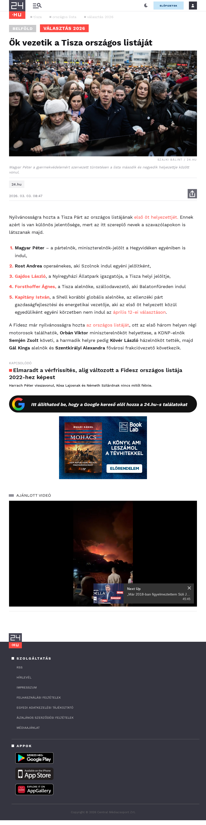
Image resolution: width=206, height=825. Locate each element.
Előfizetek (168, 5)
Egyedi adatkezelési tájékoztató (45, 707)
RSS (20, 667)
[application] (103, 554)
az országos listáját (107, 325)
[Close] (189, 588)
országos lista (65, 17)
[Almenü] (37, 5)
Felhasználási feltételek (39, 697)
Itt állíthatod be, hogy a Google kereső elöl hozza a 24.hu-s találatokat (109, 404)
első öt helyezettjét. (156, 217)
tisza (37, 17)
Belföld (23, 28)
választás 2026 (100, 17)
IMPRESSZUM (27, 687)
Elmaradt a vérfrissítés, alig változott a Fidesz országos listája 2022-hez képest (95, 373)
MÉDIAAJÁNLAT (28, 727)
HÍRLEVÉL (24, 677)
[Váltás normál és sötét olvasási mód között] (146, 6)
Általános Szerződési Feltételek (45, 717)
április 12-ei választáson (139, 312)
